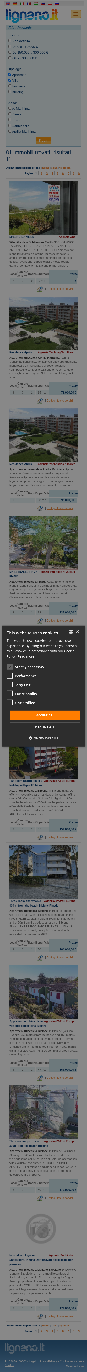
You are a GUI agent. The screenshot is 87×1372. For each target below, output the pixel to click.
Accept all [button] (45, 715)
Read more (25, 656)
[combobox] (71, 631)
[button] (43, 738)
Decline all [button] (45, 727)
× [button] (77, 631)
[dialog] (43, 685)
